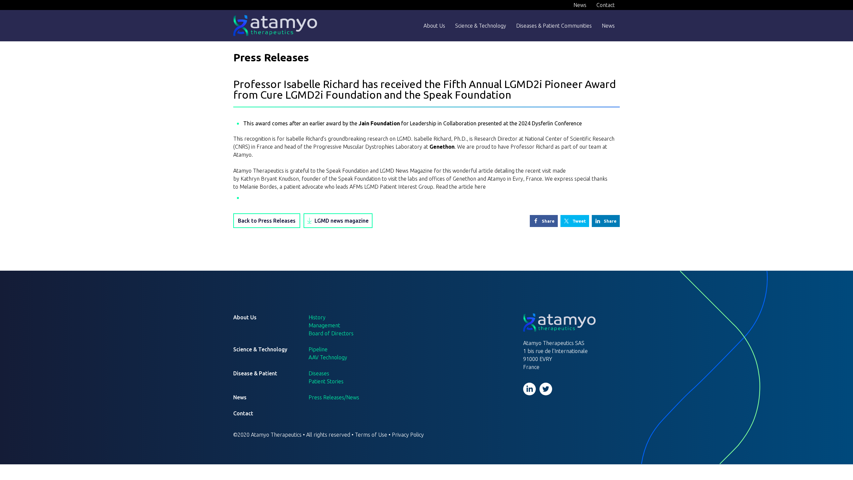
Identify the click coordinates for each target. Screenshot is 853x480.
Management (324, 325)
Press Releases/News (334, 397)
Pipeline (318, 349)
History (317, 317)
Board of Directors (331, 333)
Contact (605, 5)
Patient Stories (326, 381)
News (579, 5)
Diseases (319, 373)
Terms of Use (371, 435)
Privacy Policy (408, 435)
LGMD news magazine (342, 221)
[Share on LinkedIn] (606, 221)
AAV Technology (328, 357)
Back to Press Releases (267, 221)
